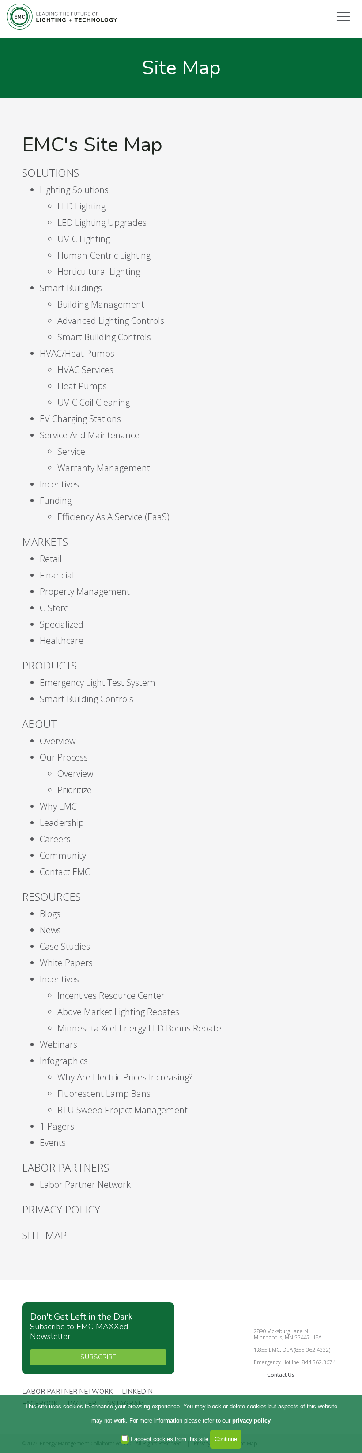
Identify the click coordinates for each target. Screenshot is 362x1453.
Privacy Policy (61, 1209)
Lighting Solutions (74, 190)
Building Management (100, 304)
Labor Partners (65, 1167)
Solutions (50, 172)
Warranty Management (103, 468)
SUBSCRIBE (98, 1357)
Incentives (59, 484)
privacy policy (251, 1420)
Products (49, 665)
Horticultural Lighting (98, 272)
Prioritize (74, 790)
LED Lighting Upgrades (102, 222)
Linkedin (137, 1392)
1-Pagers (57, 1126)
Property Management (85, 591)
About (39, 723)
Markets (45, 541)
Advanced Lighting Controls (110, 321)
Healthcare (61, 641)
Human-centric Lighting (104, 255)
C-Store (54, 608)
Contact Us (280, 1374)
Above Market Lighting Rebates (118, 1012)
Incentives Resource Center (111, 995)
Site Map (44, 1235)
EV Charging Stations (80, 419)
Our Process (64, 757)
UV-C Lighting (83, 239)
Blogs (50, 914)
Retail (51, 559)
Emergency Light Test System (97, 682)
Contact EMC (65, 872)
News (50, 930)
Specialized (61, 624)
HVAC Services (85, 370)
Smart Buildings (71, 288)
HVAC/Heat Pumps (77, 353)
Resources (51, 896)
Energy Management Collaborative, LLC (62, 17)
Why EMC (58, 806)
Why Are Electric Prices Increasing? (125, 1077)
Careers (55, 839)
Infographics (64, 1061)
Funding (56, 500)
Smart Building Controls (104, 337)
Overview (57, 741)
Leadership (62, 823)
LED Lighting (81, 206)
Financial (57, 575)
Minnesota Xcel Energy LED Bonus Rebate (139, 1028)
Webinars (58, 1044)
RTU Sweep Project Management (122, 1110)
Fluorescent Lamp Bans (104, 1093)
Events (53, 1143)
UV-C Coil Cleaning (93, 402)
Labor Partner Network (85, 1185)
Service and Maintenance (90, 435)
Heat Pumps (82, 386)
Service (71, 451)
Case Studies (65, 946)
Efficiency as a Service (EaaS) (113, 517)
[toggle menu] (343, 16)
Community (63, 855)
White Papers (66, 963)
